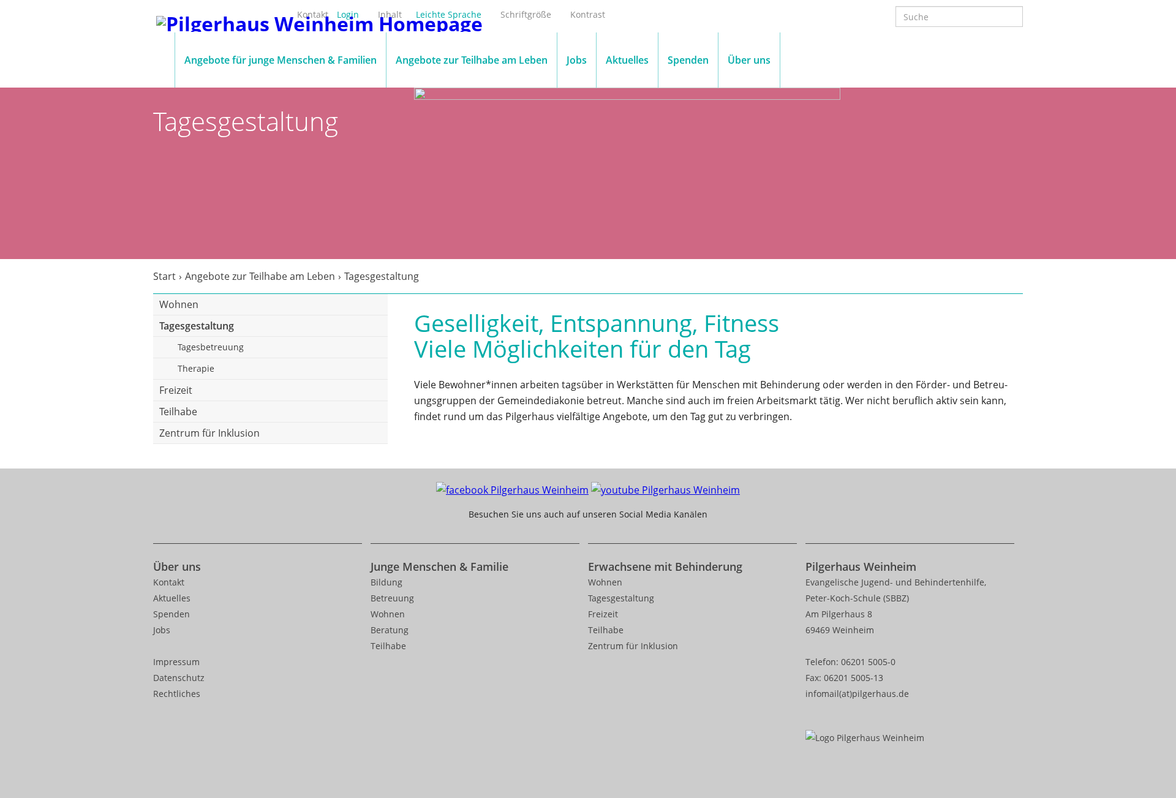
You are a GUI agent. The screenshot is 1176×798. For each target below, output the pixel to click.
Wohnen (178, 304)
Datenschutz (179, 677)
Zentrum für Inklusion (209, 433)
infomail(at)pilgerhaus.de (857, 693)
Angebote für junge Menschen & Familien (280, 60)
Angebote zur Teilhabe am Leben (472, 60)
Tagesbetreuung (211, 347)
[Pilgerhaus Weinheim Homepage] (319, 22)
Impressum (176, 662)
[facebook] (512, 488)
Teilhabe (178, 411)
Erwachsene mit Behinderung (665, 566)
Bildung (386, 582)
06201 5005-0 (868, 662)
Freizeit (175, 390)
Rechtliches (176, 693)
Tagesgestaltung (196, 326)
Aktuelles (627, 60)
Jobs (577, 60)
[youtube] (665, 488)
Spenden (688, 60)
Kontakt (168, 582)
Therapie (196, 368)
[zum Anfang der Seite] (1152, 746)
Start (164, 276)
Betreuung (392, 598)
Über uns (749, 60)
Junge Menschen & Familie (439, 566)
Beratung (390, 630)
